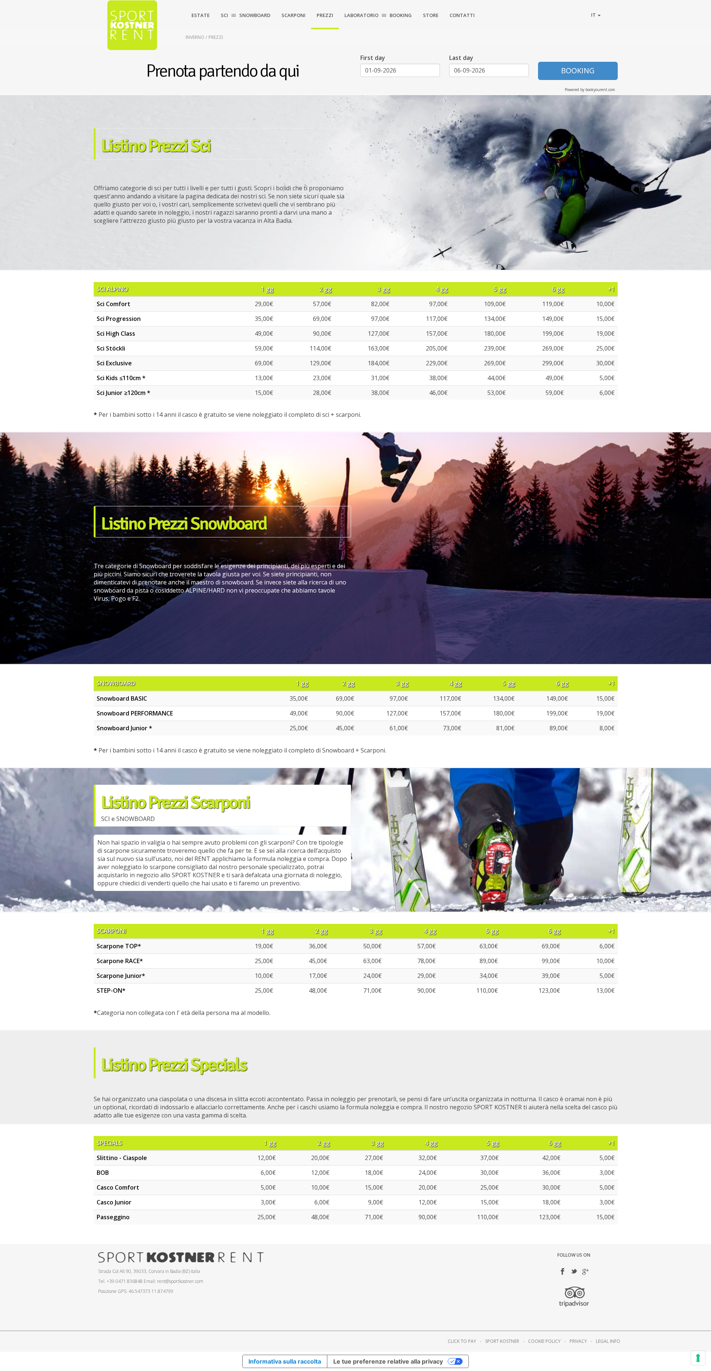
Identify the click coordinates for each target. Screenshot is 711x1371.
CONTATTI (462, 15)
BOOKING (401, 15)
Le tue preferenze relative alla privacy (388, 1361)
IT (594, 14)
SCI (224, 15)
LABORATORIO (361, 15)
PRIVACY (578, 1341)
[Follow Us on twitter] (575, 1271)
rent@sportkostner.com (180, 1281)
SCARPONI (293, 15)
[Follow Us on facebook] (563, 1271)
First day (372, 58)
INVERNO (195, 37)
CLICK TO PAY (462, 1341)
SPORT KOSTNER (502, 1341)
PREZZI (325, 15)
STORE (430, 15)
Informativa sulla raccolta (284, 1361)
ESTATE (200, 15)
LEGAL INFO (608, 1341)
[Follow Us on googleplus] (585, 1271)
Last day (461, 58)
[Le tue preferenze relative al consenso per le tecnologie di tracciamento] (698, 1358)
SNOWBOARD (254, 15)
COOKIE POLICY (544, 1341)
